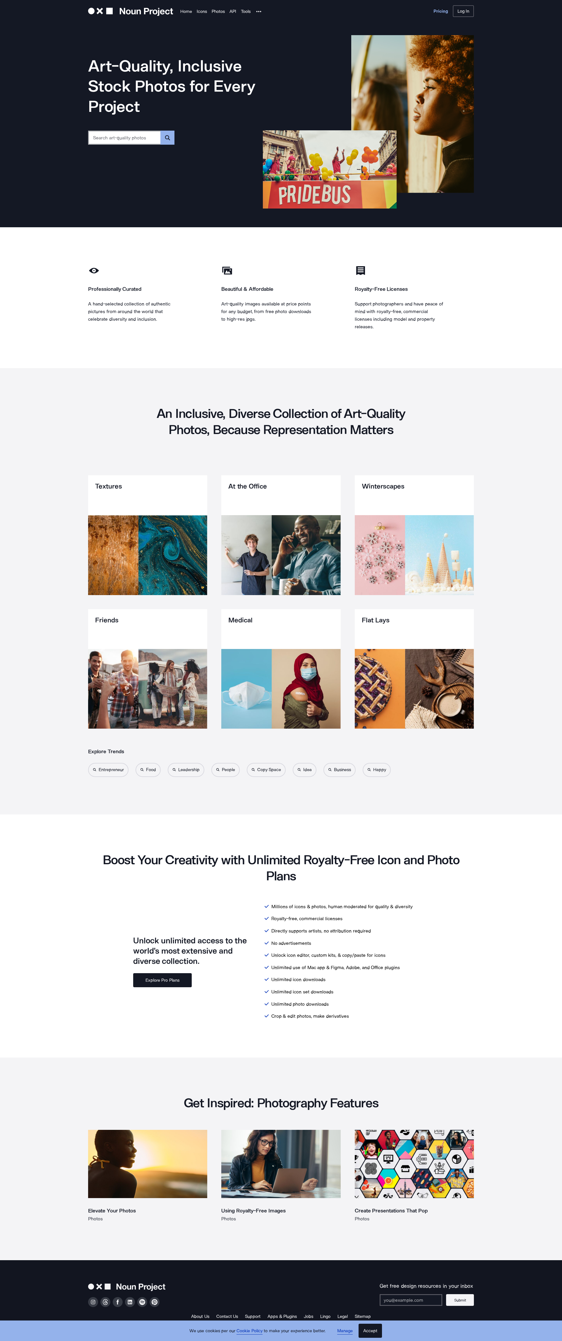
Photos (218, 11)
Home (186, 11)
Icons (202, 11)
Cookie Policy (250, 1330)
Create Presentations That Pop (391, 1210)
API (232, 11)
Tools (246, 11)
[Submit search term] (167, 138)
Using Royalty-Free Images (253, 1210)
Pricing (441, 11)
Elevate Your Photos (112, 1210)
